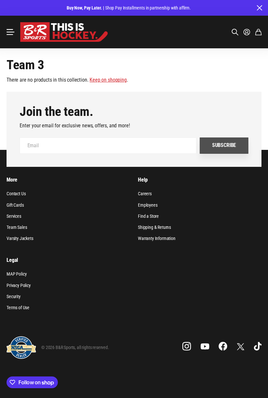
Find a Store (148, 216)
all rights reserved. (93, 347)
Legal (12, 260)
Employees (148, 205)
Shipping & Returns (154, 227)
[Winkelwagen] (258, 32)
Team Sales (17, 227)
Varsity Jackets (20, 238)
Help (142, 180)
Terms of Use (18, 307)
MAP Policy (16, 274)
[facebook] (223, 346)
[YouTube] (205, 346)
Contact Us (16, 193)
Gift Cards (15, 205)
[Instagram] (186, 346)
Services (14, 216)
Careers (145, 193)
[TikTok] (257, 346)
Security (14, 296)
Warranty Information (157, 238)
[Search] (235, 32)
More (12, 180)
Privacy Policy (19, 285)
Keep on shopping (108, 80)
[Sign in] (246, 32)
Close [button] (259, 8)
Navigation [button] (10, 32)
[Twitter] (240, 346)
